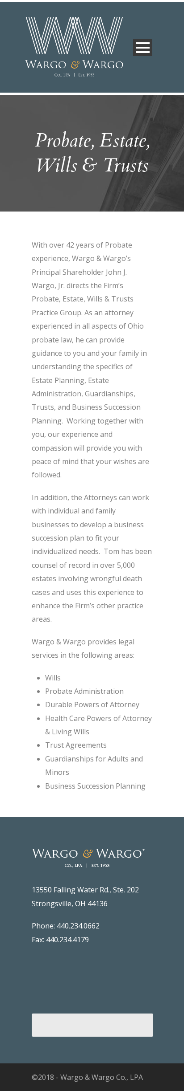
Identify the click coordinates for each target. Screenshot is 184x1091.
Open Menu (142, 47)
